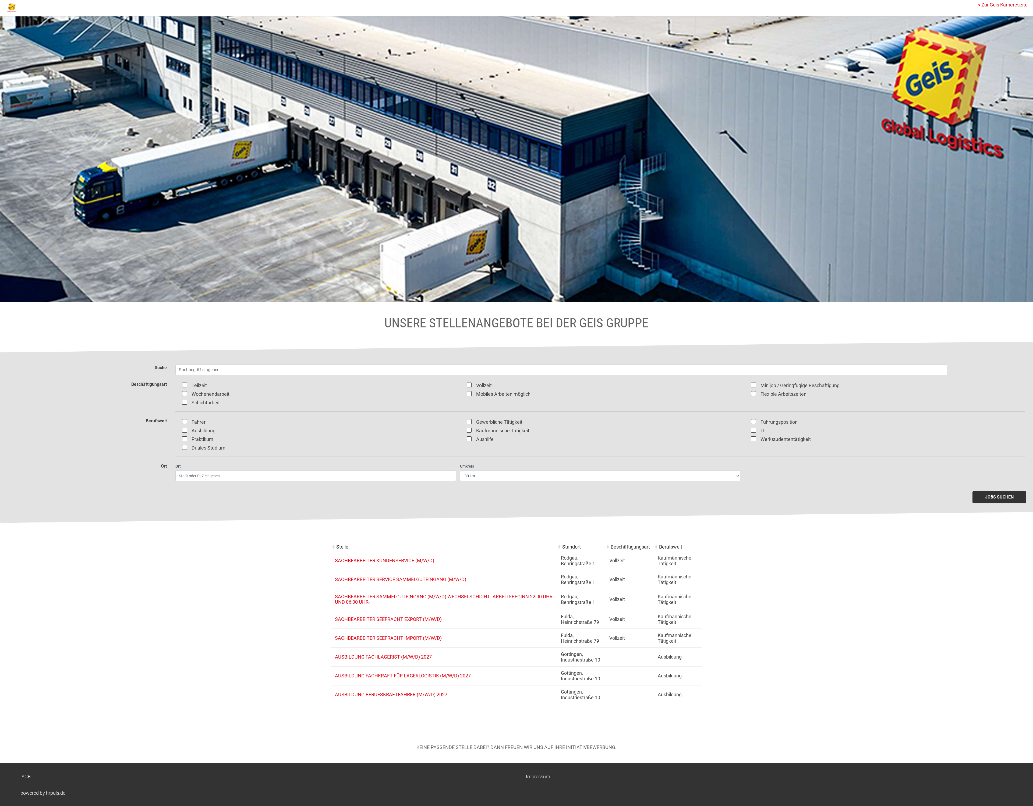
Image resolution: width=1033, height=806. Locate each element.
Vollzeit (484, 385)
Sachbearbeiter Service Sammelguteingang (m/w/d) (400, 579)
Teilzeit (199, 385)
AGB (26, 776)
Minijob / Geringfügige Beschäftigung (800, 385)
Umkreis (467, 466)
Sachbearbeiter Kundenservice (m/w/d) (384, 560)
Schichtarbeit (206, 402)
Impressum (538, 776)
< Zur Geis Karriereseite (1003, 5)
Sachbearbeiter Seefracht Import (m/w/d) (388, 638)
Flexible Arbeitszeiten (783, 394)
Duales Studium (208, 448)
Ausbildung (203, 430)
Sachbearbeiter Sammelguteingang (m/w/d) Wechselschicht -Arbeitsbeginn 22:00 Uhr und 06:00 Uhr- (444, 599)
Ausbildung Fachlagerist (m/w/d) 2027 (383, 657)
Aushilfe (485, 439)
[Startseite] (28, 7)
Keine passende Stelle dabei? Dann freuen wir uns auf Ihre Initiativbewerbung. (516, 747)
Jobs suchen (999, 497)
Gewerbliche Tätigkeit (499, 422)
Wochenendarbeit (210, 394)
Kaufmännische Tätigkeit (502, 430)
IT (762, 430)
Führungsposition (779, 422)
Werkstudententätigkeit (785, 439)
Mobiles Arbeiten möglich (503, 394)
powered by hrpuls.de (42, 793)
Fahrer (199, 422)
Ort (178, 466)
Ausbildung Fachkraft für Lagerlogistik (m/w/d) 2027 (403, 675)
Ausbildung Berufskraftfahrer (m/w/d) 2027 (391, 694)
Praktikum (202, 439)
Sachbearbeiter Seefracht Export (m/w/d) (388, 619)
